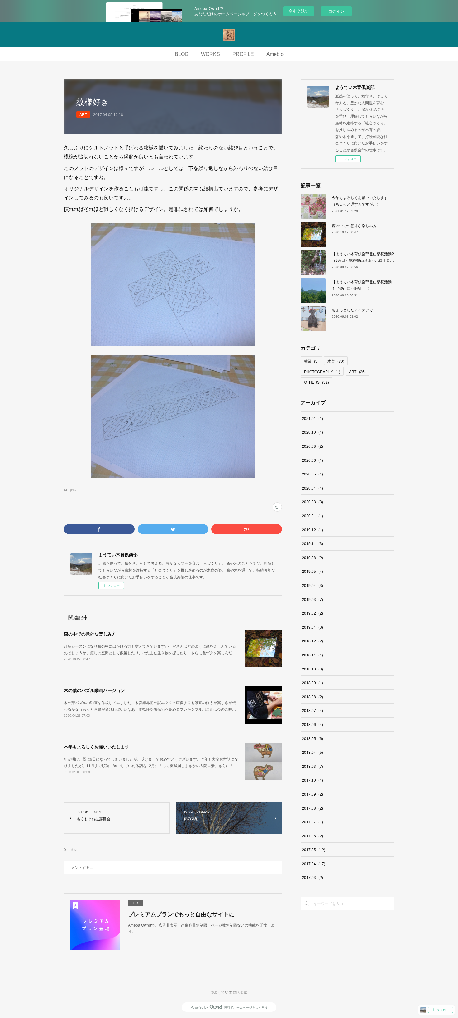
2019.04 (312, 585)
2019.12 (312, 529)
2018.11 (312, 654)
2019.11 (312, 543)
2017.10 (312, 779)
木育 (335, 360)
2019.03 (312, 599)
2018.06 (312, 724)
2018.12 (312, 640)
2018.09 (312, 682)
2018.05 (312, 738)
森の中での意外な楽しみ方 (90, 634)
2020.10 (312, 432)
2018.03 (312, 766)
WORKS (210, 54)
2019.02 (312, 613)
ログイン (336, 11)
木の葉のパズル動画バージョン (94, 690)
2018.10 (312, 668)
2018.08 (312, 696)
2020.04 (312, 487)
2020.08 (312, 446)
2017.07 (312, 821)
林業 (311, 360)
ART (83, 114)
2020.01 (312, 515)
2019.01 (312, 627)
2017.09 (312, 793)
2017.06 (312, 835)
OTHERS (316, 382)
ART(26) (70, 490)
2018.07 (312, 710)
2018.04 (312, 752)
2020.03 (312, 501)
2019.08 (312, 557)
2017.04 (313, 863)
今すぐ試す (299, 11)
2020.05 (312, 473)
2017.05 (313, 849)
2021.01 (312, 418)
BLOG (181, 54)
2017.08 (312, 808)
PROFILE (243, 54)
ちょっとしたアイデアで (352, 309)
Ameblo (275, 54)
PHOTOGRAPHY (322, 371)
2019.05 (312, 571)
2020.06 (312, 460)
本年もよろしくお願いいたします (96, 746)
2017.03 (312, 877)
